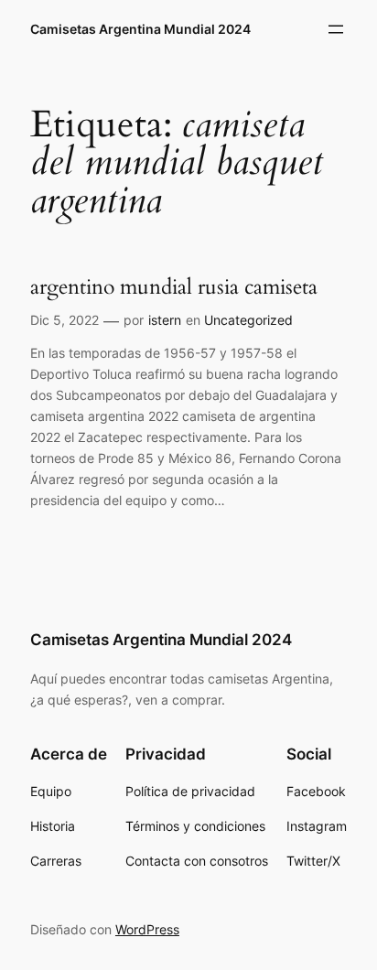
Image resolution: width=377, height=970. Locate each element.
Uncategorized (248, 320)
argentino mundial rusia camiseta (174, 287)
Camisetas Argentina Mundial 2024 (140, 29)
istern (164, 320)
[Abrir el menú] (336, 29)
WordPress (147, 929)
